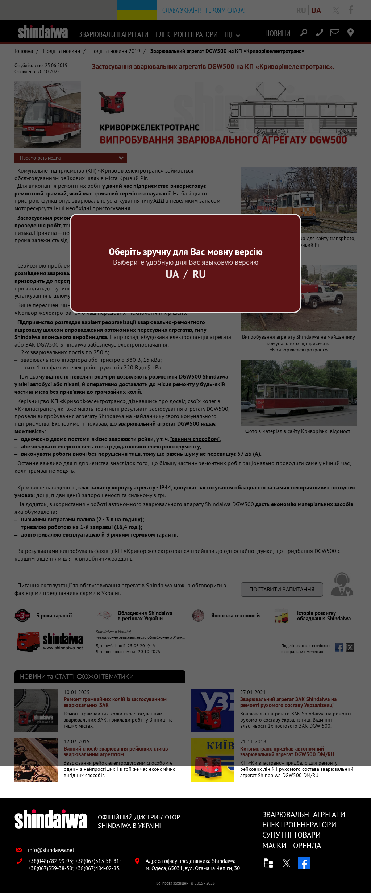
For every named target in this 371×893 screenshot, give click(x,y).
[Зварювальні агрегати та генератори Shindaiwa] (50, 819)
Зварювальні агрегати (303, 814)
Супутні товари (291, 835)
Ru (199, 274)
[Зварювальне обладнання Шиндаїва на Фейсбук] (304, 863)
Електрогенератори (299, 825)
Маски (274, 845)
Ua (172, 274)
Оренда (307, 845)
